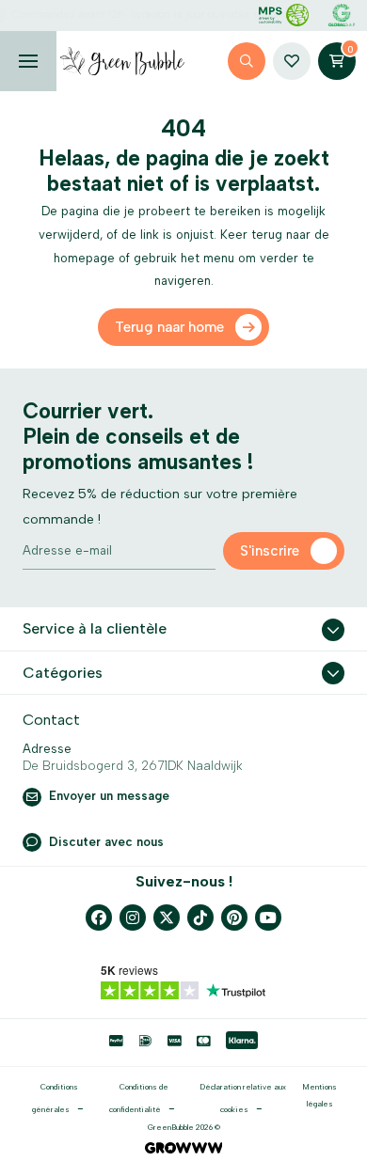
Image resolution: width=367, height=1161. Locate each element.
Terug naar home (169, 327)
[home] (122, 61)
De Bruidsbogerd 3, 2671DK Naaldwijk (133, 766)
